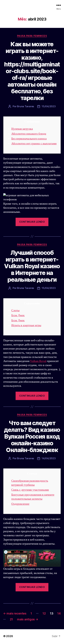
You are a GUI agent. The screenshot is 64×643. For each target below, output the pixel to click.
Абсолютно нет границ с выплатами (34, 143)
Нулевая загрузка (22, 129)
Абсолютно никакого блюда (28, 134)
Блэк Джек (18, 315)
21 (11, 619)
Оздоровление (20, 504)
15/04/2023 (48, 106)
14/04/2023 (48, 458)
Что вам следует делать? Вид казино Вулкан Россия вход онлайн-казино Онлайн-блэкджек (32, 436)
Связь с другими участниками (30, 490)
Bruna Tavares (25, 106)
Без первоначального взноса (29, 139)
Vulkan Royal (38, 361)
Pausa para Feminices (32, 35)
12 (44, 613)
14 (59, 613)
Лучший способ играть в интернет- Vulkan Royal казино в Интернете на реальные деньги (32, 266)
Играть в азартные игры (26, 325)
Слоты (15, 310)
